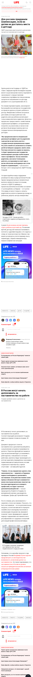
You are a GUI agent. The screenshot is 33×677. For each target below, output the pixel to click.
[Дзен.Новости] (2, 320)
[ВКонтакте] (14, 320)
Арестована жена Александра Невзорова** (14, 378)
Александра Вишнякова (8, 281)
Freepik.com (22, 57)
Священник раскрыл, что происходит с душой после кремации (15, 670)
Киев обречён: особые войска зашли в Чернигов (16, 382)
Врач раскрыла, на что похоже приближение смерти (14, 373)
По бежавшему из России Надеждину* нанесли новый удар (15, 356)
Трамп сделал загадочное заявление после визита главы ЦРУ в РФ (14, 362)
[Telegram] (10, 320)
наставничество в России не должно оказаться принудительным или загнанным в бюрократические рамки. (16, 566)
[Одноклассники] (18, 320)
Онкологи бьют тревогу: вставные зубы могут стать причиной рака (15, 367)
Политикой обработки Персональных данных (12, 7)
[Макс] (6, 320)
